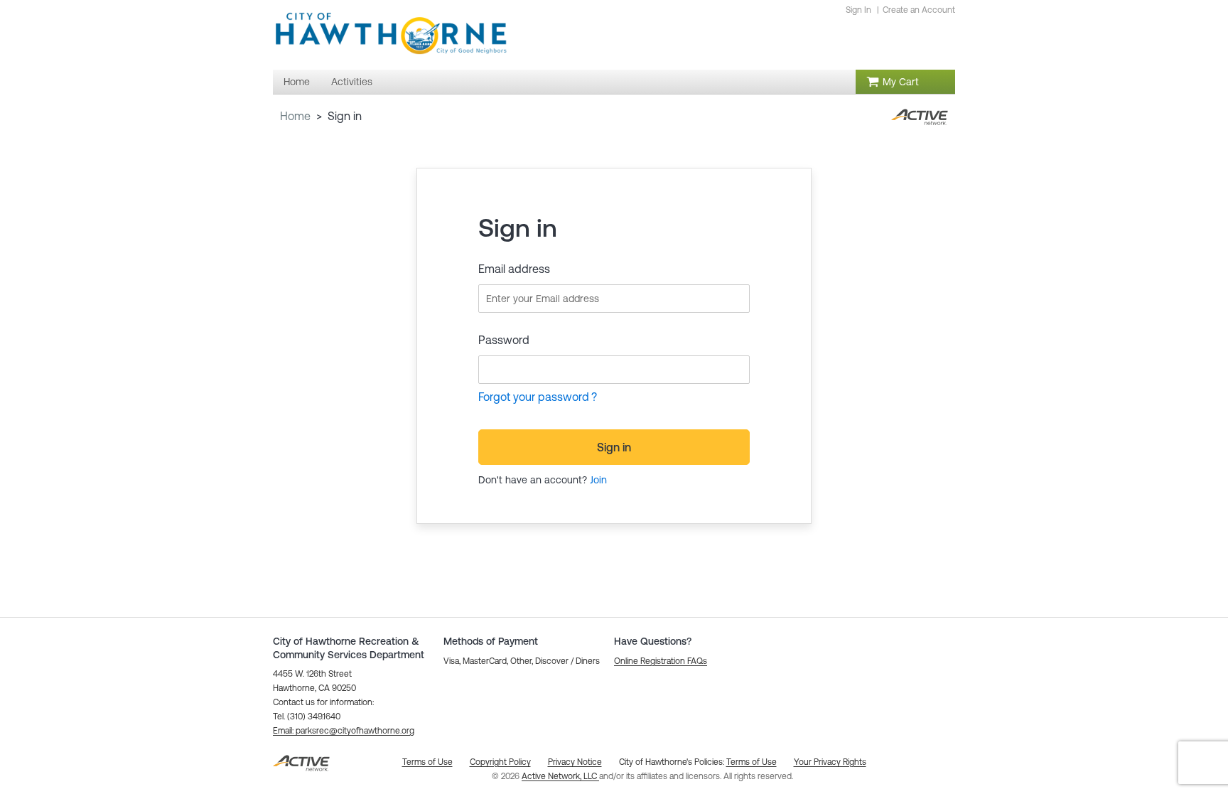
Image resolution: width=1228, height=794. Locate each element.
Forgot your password (533, 396)
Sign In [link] (858, 10)
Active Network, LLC (560, 776)
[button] (343, 731)
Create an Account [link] (919, 10)
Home (295, 115)
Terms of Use (751, 762)
